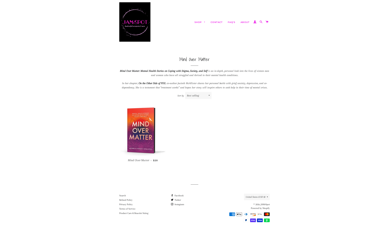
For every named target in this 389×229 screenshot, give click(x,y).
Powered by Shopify (260, 208)
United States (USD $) (255, 197)
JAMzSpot (265, 204)
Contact (217, 22)
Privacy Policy (126, 204)
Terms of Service (127, 208)
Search (122, 195)
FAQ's (231, 22)
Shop (198, 22)
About (245, 22)
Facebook (179, 195)
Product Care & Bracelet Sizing (133, 213)
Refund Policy (126, 200)
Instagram (179, 204)
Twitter (177, 200)
